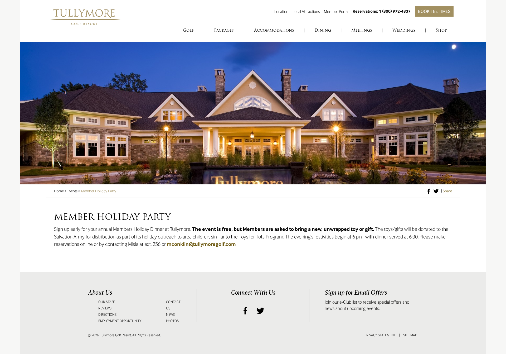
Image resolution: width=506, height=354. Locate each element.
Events (72, 191)
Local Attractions (306, 11)
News (170, 315)
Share (447, 191)
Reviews (104, 308)
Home (59, 191)
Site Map (410, 335)
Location (281, 11)
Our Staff (106, 302)
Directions (107, 315)
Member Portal (336, 11)
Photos (172, 321)
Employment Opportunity (119, 321)
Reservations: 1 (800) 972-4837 (382, 11)
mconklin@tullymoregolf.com (201, 244)
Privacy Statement (380, 335)
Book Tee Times (434, 11)
